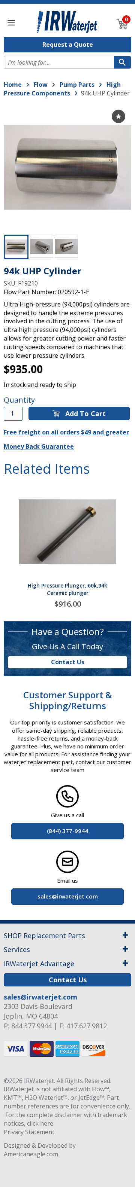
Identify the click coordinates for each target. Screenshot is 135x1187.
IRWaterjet (39, 1081)
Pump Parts (77, 84)
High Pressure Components (62, 88)
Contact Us (67, 662)
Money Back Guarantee (39, 446)
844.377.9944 (31, 1025)
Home (13, 84)
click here (40, 1123)
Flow (41, 84)
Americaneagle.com (31, 1154)
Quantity (19, 400)
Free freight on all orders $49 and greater (66, 432)
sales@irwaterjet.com (40, 996)
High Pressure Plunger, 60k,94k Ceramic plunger (67, 589)
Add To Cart (84, 413)
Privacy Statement (29, 1132)
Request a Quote (67, 44)
